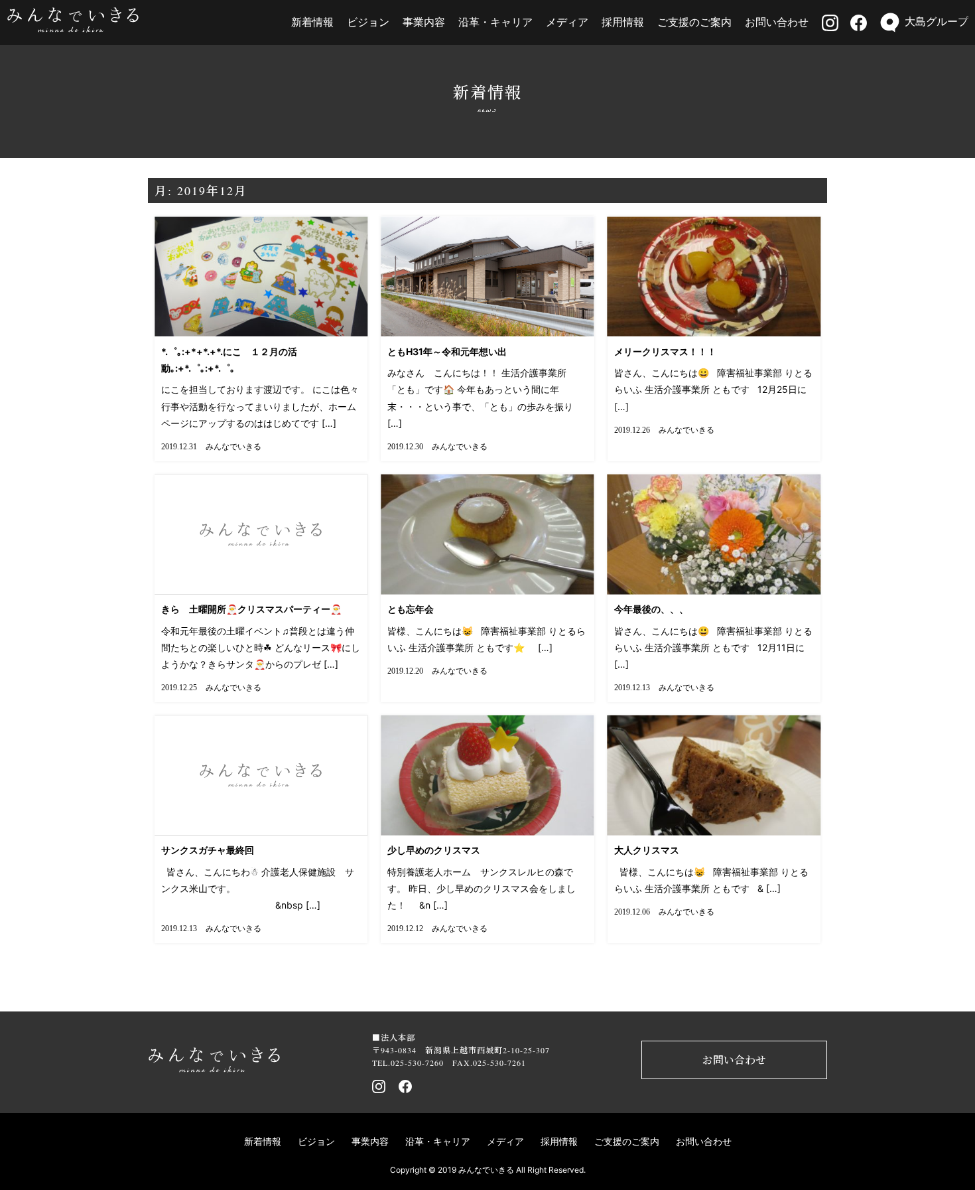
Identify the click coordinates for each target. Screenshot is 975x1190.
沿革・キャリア (495, 22)
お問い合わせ (777, 22)
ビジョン (368, 22)
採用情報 (623, 22)
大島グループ (936, 21)
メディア (567, 22)
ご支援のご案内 (694, 22)
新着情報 (312, 22)
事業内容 (424, 22)
